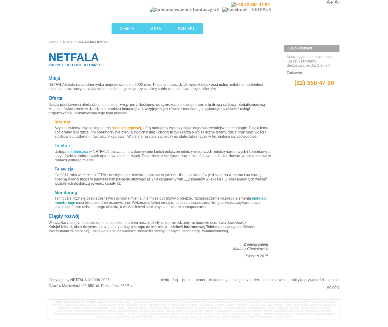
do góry (333, 287)
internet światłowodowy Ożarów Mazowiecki (292, 310)
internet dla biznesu (101, 313)
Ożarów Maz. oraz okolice (266, 304)
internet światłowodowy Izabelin (242, 313)
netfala (185, 301)
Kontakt (186, 28)
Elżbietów (71, 304)
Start (99, 28)
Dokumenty (218, 280)
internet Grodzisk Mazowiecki (184, 310)
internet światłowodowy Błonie (201, 313)
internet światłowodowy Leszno (283, 313)
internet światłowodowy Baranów (160, 313)
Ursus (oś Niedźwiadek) (178, 307)
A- (337, 2)
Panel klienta (299, 9)
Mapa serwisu (274, 280)
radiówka (282, 307)
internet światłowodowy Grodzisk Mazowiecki (233, 310)
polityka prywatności (307, 280)
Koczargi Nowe (157, 304)
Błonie (258, 301)
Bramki (323, 301)
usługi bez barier (245, 280)
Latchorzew (206, 304)
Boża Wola (310, 301)
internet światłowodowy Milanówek (135, 317)
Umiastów (154, 307)
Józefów (131, 304)
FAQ (175, 280)
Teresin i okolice (136, 307)
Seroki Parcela (81, 307)
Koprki (193, 304)
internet (195, 301)
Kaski (142, 304)
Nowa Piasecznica (296, 304)
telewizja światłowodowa (89, 310)
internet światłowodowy (216, 301)
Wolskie (229, 307)
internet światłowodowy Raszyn (224, 317)
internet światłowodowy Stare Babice (269, 317)
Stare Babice (100, 307)
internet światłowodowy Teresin (255, 307)
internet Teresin (243, 301)
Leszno (219, 304)
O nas (156, 28)
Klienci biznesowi (239, 28)
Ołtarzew (242, 304)
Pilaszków (315, 304)
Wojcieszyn (215, 307)
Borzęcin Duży (273, 301)
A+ (329, 2)
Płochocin (330, 304)
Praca (187, 280)
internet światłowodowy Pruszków (180, 317)
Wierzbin (200, 307)
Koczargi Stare (178, 304)
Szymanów (117, 307)
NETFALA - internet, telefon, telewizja (107, 11)
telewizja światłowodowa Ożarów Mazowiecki (135, 310)
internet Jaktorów (127, 313)
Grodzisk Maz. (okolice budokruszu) (102, 304)
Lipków (230, 304)
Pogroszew (64, 307)
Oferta (127, 28)
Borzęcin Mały (292, 301)
